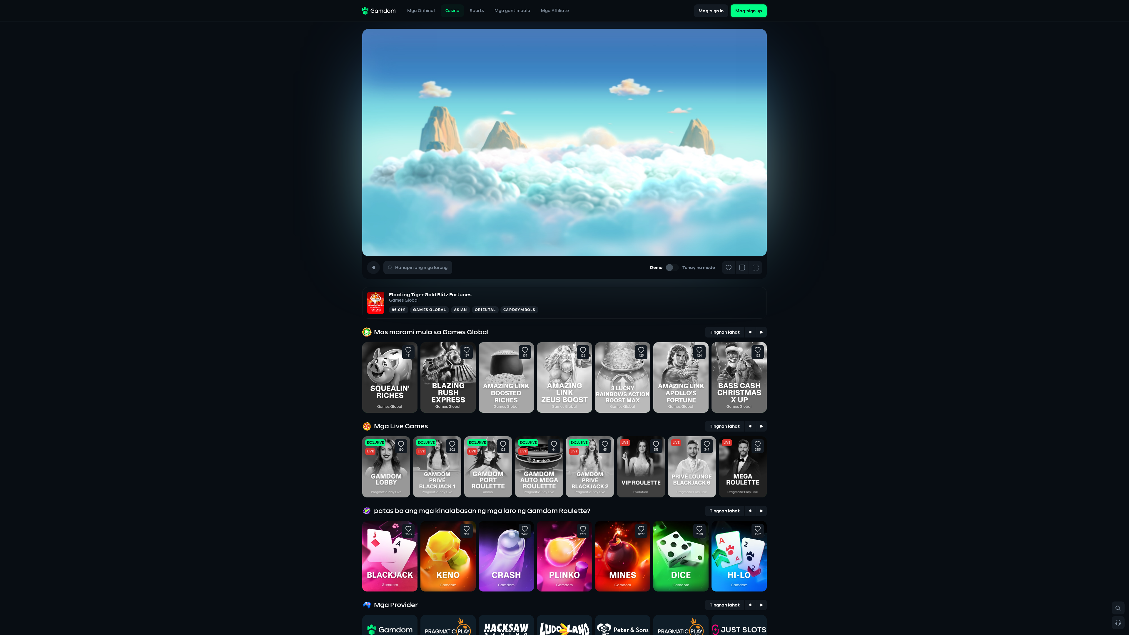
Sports (477, 10)
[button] (408, 350)
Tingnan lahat (725, 332)
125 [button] (641, 355)
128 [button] (583, 355)
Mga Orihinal (421, 10)
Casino (452, 10)
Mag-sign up (748, 10)
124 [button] (699, 355)
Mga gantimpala (512, 10)
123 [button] (758, 355)
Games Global (404, 300)
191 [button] (408, 355)
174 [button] (525, 355)
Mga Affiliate (555, 10)
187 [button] (467, 355)
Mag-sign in (711, 10)
